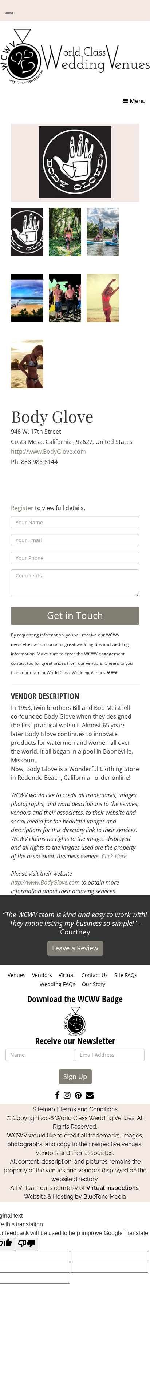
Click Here (114, 856)
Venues (16, 975)
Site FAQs (125, 975)
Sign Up (75, 1076)
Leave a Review (75, 948)
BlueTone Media (104, 1196)
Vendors (42, 975)
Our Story (93, 984)
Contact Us (95, 975)
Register (22, 508)
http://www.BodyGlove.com (48, 452)
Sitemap (44, 1109)
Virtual (67, 975)
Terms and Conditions (88, 1109)
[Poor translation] (26, 1244)
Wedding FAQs (57, 984)
